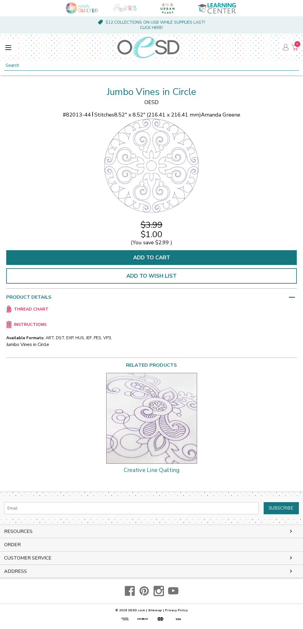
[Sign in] (285, 47)
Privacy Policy (176, 610)
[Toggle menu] (8, 47)
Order (12, 544)
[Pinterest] (144, 591)
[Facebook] (130, 591)
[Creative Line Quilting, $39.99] (151, 418)
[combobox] (151, 65)
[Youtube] (173, 591)
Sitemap (155, 610)
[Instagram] (159, 591)
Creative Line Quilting (152, 470)
